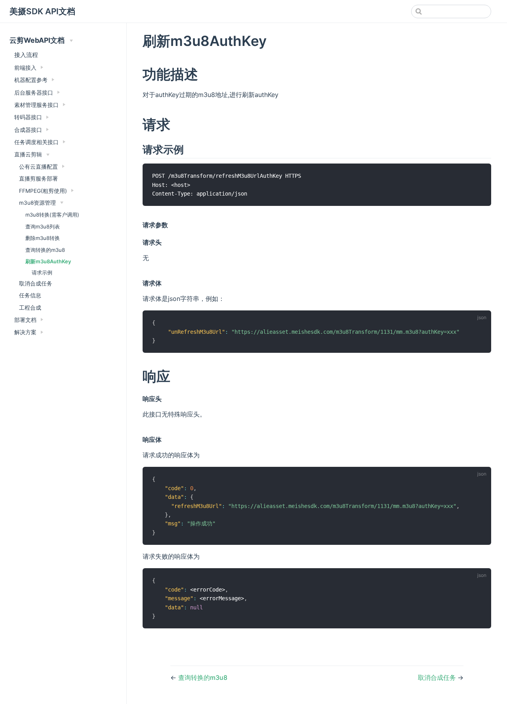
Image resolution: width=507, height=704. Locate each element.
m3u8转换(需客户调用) (52, 214)
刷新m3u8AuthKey (48, 261)
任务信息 (30, 295)
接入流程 (26, 55)
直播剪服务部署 (38, 178)
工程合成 (30, 307)
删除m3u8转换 (42, 238)
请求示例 (42, 272)
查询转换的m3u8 (45, 250)
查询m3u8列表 (42, 226)
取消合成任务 (35, 283)
